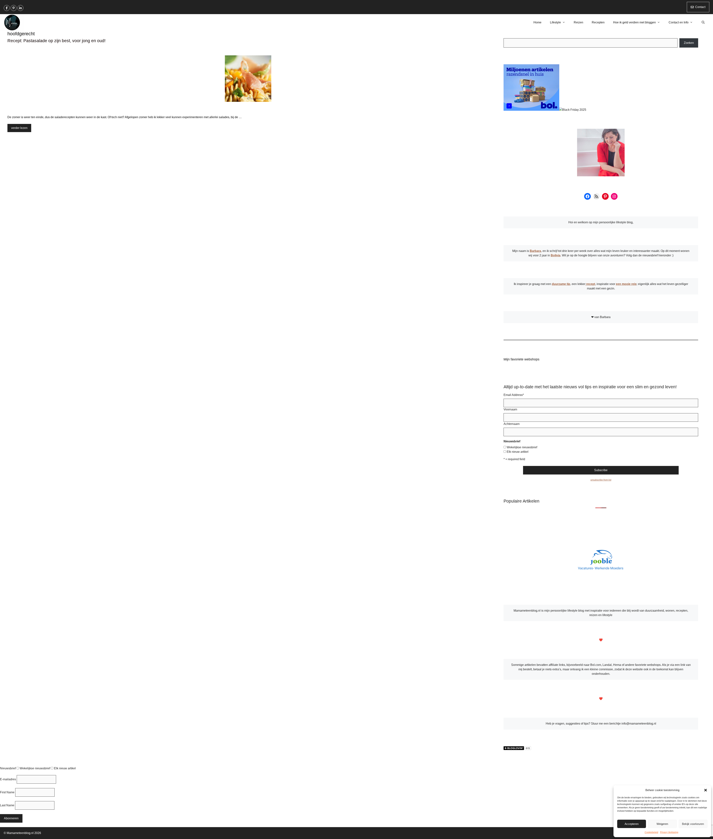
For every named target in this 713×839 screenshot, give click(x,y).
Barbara (535, 250)
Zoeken (689, 42)
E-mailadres (8, 779)
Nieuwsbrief (8, 768)
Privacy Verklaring (669, 832)
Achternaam (512, 423)
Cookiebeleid (651, 832)
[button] (705, 790)
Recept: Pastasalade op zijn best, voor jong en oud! (56, 40)
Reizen (578, 22)
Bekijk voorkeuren (693, 823)
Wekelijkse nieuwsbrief (522, 447)
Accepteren (632, 823)
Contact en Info (678, 22)
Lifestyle (555, 22)
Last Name (7, 805)
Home (537, 22)
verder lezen (19, 127)
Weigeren (662, 823)
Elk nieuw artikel (517, 451)
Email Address (514, 394)
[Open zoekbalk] (703, 22)
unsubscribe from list (600, 480)
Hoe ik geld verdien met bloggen (634, 22)
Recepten (598, 22)
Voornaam (510, 409)
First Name (7, 792)
